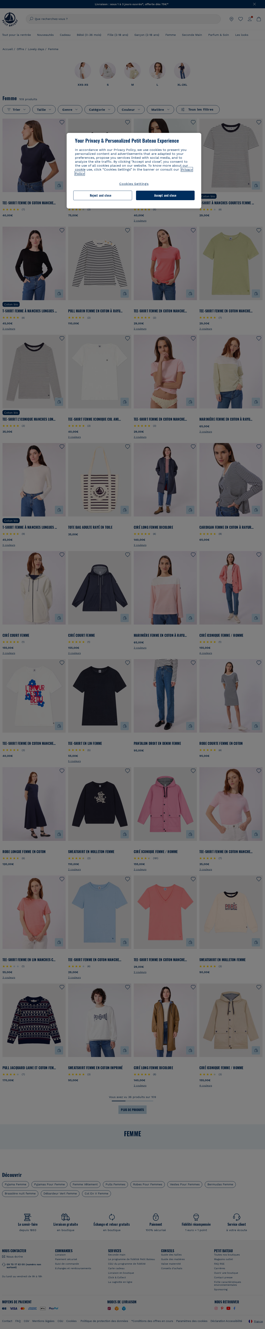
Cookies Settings (134, 184)
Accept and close (165, 195)
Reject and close (100, 195)
